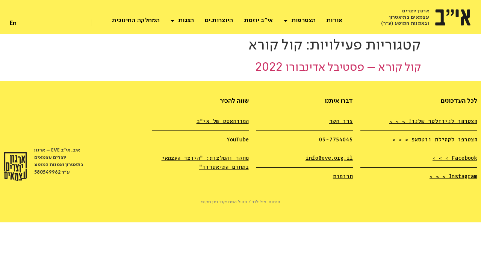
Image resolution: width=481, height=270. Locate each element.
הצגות (186, 21)
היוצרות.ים (219, 21)
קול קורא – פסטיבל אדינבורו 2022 (338, 68)
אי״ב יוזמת (258, 21)
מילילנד (259, 202)
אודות (334, 21)
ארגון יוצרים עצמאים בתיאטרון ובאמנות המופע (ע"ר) (405, 17)
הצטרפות (303, 21)
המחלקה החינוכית (136, 21)
